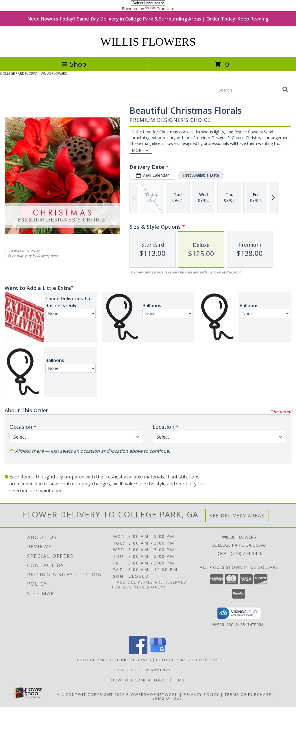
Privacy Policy (201, 694)
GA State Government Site (148, 669)
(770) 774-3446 (246, 553)
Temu (178, 680)
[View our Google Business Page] (158, 652)
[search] (285, 89)
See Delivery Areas (237, 515)
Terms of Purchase (248, 694)
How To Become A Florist (140, 680)
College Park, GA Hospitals (187, 659)
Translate (165, 8)
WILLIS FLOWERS (148, 41)
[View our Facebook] (138, 652)
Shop (78, 64)
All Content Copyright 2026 (91, 694)
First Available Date (201, 175)
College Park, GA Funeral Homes (114, 659)
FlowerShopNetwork (152, 694)
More (138, 150)
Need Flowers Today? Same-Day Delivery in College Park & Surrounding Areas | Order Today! (148, 19)
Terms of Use (166, 698)
